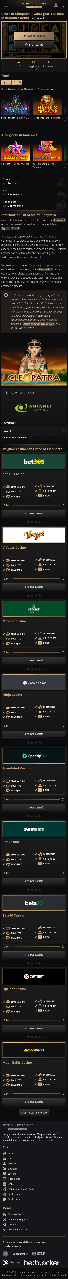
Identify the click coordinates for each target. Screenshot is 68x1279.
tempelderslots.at (26, 1272)
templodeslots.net (56, 1274)
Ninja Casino (12, 695)
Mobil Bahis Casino (17, 1063)
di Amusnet (37, 18)
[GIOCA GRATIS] (15, 104)
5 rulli (17, 82)
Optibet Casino (14, 989)
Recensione (49, 66)
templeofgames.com (48, 1272)
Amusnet (59, 220)
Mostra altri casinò (34, 1112)
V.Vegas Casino (14, 548)
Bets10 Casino (13, 915)
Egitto (6, 82)
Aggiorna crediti (34, 68)
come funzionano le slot (38, 324)
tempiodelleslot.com (33, 1274)
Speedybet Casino (17, 768)
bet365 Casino (13, 474)
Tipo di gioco (9, 201)
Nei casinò (45, 269)
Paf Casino (11, 842)
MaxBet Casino (14, 621)
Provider (7, 179)
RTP (5, 190)
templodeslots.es (11, 1274)
